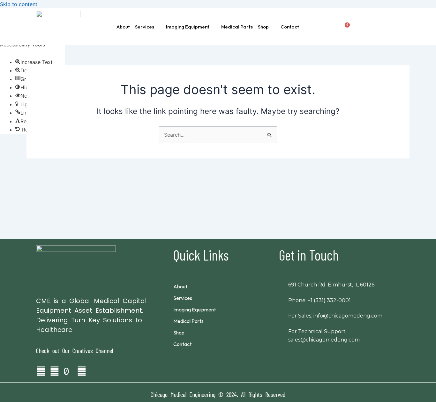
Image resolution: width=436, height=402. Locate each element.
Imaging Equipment (187, 27)
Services (144, 27)
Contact (290, 27)
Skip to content (18, 4)
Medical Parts (237, 27)
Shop (263, 27)
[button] (147, 27)
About (123, 27)
